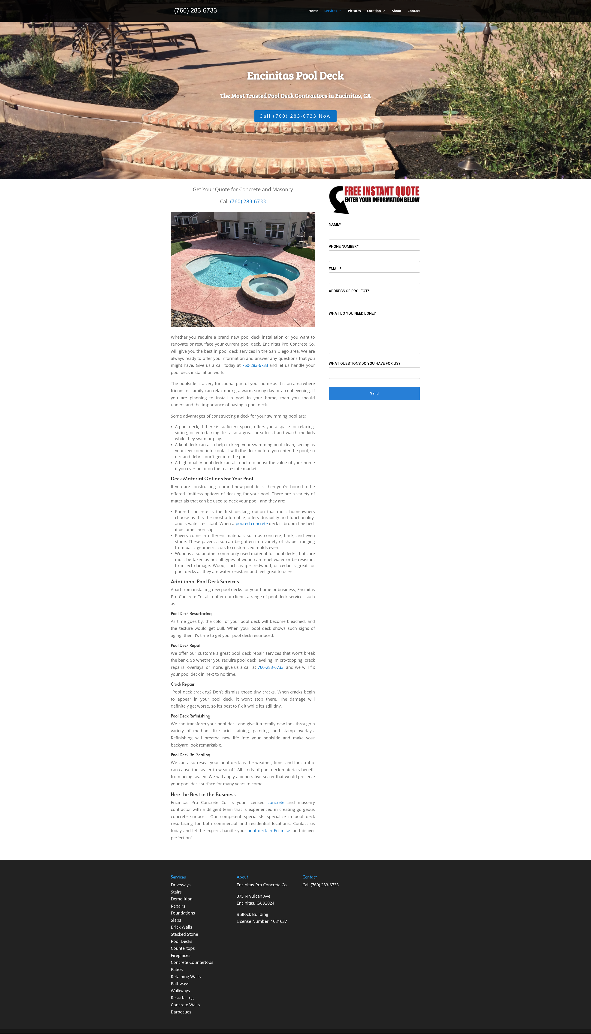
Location (374, 11)
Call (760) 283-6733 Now (295, 116)
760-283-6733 (255, 365)
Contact (414, 11)
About (396, 11)
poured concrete (252, 523)
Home (313, 11)
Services (330, 11)
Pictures (354, 11)
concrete (276, 802)
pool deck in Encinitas (269, 830)
